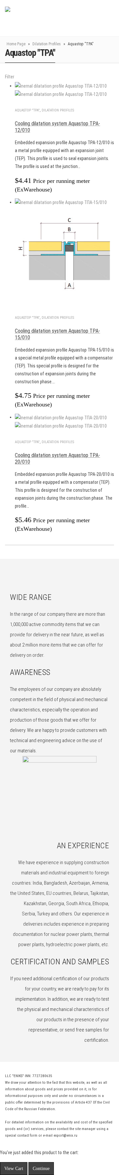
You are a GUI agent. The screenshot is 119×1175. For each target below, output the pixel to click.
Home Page (16, 44)
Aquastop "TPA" (27, 110)
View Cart (13, 1168)
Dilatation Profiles (46, 44)
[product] (64, 90)
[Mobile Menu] (97, 18)
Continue (41, 1168)
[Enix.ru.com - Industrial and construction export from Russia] (39, 18)
